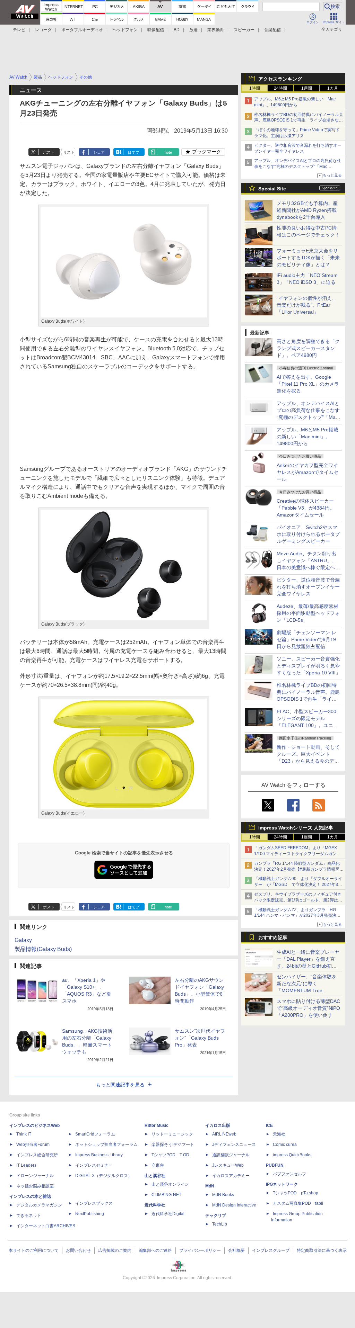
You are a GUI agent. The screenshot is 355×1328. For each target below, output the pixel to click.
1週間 (306, 88)
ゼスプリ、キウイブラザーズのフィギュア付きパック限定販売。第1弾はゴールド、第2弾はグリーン (298, 900)
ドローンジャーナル (35, 1175)
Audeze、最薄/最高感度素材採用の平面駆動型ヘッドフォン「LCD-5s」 (308, 613)
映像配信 (155, 29)
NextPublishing (89, 1213)
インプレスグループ (270, 1250)
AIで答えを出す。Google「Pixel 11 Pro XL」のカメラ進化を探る (308, 384)
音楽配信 (272, 29)
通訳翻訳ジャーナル (231, 1154)
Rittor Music (156, 1125)
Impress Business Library (99, 1154)
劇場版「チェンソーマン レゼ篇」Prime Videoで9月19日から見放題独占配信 (306, 639)
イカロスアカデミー (231, 1175)
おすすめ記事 (272, 937)
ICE (269, 1125)
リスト (69, 152)
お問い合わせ (78, 1250)
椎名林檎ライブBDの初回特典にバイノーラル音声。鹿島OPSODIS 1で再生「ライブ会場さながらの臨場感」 (298, 120)
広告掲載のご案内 (114, 1250)
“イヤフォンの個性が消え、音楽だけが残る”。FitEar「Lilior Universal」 (307, 305)
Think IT (23, 1134)
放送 (193, 29)
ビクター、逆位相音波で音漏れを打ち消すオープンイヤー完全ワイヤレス (308, 586)
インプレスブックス (94, 1203)
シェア (99, 152)
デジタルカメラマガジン (39, 1205)
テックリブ (215, 1215)
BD (177, 29)
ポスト (48, 152)
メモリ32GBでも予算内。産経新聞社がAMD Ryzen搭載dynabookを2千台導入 (307, 210)
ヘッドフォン (125, 29)
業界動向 (215, 29)
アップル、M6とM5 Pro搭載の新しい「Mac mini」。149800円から (307, 436)
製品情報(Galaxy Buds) (43, 949)
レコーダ (43, 29)
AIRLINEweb (224, 1134)
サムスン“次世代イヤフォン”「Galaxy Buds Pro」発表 (200, 1038)
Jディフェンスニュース (234, 1144)
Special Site (272, 188)
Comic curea (285, 1144)
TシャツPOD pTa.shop (295, 1193)
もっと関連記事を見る (120, 1084)
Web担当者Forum (33, 1144)
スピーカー (244, 29)
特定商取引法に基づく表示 (322, 1250)
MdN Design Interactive (234, 1205)
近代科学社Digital (167, 1213)
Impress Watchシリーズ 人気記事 (295, 828)
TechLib (219, 1224)
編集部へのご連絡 (155, 1250)
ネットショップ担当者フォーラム (106, 1144)
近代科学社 (155, 1205)
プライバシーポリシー (200, 1250)
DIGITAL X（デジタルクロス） (103, 1175)
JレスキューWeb (228, 1165)
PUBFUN (275, 1165)
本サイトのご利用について (34, 1250)
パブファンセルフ (289, 1174)
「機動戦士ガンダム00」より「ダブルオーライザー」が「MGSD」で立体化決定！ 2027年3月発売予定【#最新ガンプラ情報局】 (298, 884)
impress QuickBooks (292, 1154)
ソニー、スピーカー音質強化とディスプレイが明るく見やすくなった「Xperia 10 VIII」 (308, 665)
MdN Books (223, 1194)
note (168, 152)
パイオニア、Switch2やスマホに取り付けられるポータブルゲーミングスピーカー (308, 534)
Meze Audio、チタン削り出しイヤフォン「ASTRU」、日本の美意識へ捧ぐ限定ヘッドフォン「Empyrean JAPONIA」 (308, 567)
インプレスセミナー (94, 1165)
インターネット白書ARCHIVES (45, 1225)
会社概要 (236, 1250)
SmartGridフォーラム (95, 1134)
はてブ (133, 152)
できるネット (28, 1215)
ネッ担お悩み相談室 (35, 1186)
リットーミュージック (172, 1134)
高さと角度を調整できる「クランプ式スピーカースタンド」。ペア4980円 (308, 348)
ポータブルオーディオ (82, 29)
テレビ (19, 29)
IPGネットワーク (282, 1184)
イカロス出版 (217, 1125)
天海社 (279, 1134)
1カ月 (332, 88)
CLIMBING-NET (166, 1194)
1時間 (254, 88)
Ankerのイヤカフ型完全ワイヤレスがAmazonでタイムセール (307, 472)
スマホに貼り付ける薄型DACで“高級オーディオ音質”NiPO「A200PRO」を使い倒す (308, 1008)
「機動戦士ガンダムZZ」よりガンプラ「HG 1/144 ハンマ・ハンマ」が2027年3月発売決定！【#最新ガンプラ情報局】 (295, 915)
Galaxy (23, 940)
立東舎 (157, 1165)
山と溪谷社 (155, 1175)
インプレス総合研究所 (37, 1154)
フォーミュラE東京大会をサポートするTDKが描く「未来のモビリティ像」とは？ (308, 257)
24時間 (280, 88)
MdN (209, 1186)
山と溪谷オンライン (170, 1184)
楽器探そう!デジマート (172, 1144)
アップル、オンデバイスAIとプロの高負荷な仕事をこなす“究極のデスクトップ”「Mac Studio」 (297, 166)
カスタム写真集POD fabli (298, 1203)
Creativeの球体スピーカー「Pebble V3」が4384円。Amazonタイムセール (306, 508)
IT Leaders (26, 1165)
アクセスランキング (280, 79)
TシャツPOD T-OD (170, 1154)
